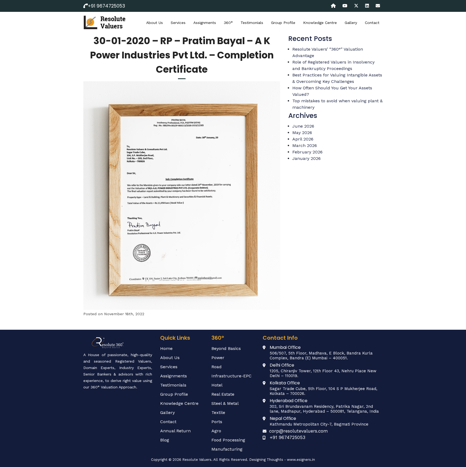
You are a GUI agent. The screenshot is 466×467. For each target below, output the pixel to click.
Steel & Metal (225, 403)
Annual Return (175, 430)
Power (217, 357)
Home (166, 348)
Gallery (351, 22)
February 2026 (307, 152)
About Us (154, 22)
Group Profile (283, 22)
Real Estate (222, 394)
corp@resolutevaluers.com (298, 431)
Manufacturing (226, 449)
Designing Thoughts (266, 460)
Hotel (216, 385)
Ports (216, 421)
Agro (216, 430)
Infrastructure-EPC (231, 375)
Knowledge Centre (320, 22)
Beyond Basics (226, 348)
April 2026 (302, 139)
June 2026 (303, 126)
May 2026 (302, 132)
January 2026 (306, 158)
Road (216, 366)
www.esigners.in (301, 460)
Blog (164, 440)
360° (228, 22)
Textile (218, 412)
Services (178, 22)
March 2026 (304, 145)
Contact (372, 22)
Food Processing (228, 440)
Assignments (204, 22)
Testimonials (252, 22)
